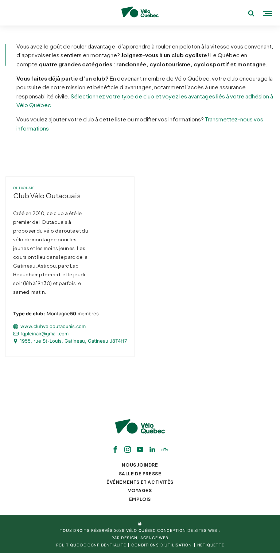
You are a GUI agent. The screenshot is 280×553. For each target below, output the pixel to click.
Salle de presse (140, 473)
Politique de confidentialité (91, 545)
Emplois (140, 499)
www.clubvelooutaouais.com (53, 326)
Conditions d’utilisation (161, 545)
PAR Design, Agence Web (140, 538)
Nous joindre (140, 465)
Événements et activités (140, 482)
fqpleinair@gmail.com (44, 333)
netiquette (210, 545)
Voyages (140, 490)
